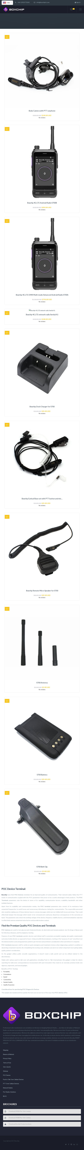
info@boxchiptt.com (42, 2)
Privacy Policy (7, 1058)
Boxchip (4, 895)
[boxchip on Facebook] (68, 1144)
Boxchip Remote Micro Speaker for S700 (42, 591)
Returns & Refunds (8, 1054)
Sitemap (5, 1071)
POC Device (6, 1075)
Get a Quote (7, 1067)
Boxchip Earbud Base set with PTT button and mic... (42, 499)
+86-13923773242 (23, 2)
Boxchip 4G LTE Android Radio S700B (42, 203)
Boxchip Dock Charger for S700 (42, 407)
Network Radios (8, 1088)
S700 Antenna (42, 683)
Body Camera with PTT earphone (42, 111)
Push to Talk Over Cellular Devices (13, 1079)
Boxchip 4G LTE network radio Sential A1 (42, 314)
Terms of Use (7, 1063)
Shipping (5, 1050)
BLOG (5, 1096)
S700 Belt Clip (42, 867)
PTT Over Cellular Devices (11, 1083)
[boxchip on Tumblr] (74, 1144)
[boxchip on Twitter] (66, 1144)
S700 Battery (42, 775)
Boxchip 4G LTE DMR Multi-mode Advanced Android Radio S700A (42, 295)
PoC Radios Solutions (9, 1092)
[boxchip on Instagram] (71, 1144)
